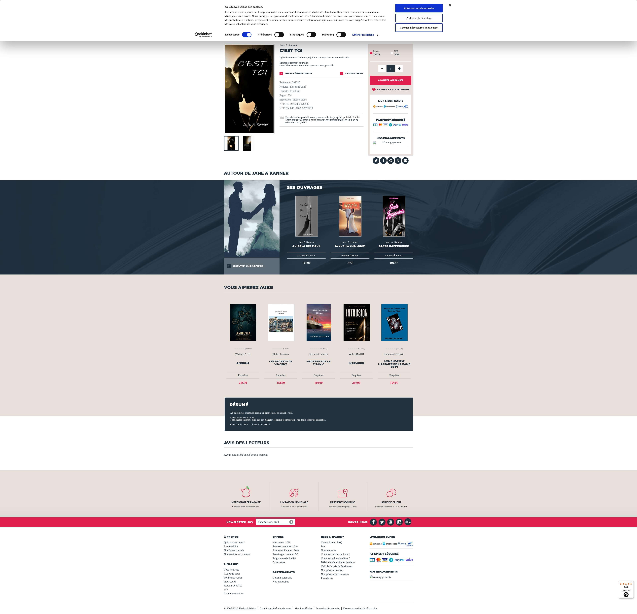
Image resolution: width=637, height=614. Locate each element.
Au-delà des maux (306, 246)
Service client (391, 502)
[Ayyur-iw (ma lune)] (350, 216)
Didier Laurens (281, 354)
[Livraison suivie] (390, 107)
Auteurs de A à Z (233, 585)
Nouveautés (230, 581)
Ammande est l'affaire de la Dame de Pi (394, 364)
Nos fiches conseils (234, 550)
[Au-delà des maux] (306, 216)
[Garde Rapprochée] (393, 216)
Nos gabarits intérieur (332, 570)
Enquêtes (243, 375)
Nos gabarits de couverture (335, 574)
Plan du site (327, 578)
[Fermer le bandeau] (450, 5)
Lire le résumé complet (298, 73)
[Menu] (632, 583)
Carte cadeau (279, 562)
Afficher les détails (363, 34)
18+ (226, 589)
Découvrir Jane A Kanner (247, 266)
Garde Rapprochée (394, 246)
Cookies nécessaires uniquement (419, 27)
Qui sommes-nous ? (234, 542)
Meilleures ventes (233, 577)
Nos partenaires (281, 581)
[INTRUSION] (356, 322)
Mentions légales (303, 608)
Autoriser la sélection (419, 18)
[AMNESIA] (242, 322)
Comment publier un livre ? (335, 554)
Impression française (246, 502)
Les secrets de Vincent (280, 363)
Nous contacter (329, 550)
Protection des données (328, 608)
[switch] (279, 34)
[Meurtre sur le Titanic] (318, 322)
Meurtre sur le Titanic (318, 363)
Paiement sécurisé (342, 502)
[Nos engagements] (390, 142)
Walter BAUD (242, 354)
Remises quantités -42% (285, 546)
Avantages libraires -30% (286, 550)
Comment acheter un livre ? (335, 558)
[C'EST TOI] (249, 132)
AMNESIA (242, 363)
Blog (323, 546)
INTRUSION (356, 363)
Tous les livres (231, 569)
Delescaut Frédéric (318, 354)
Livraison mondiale (294, 502)
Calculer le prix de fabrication (336, 566)
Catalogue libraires (234, 593)
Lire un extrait (354, 73)
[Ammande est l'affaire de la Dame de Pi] (394, 322)
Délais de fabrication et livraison (338, 562)
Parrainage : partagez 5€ (285, 554)
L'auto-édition (231, 546)
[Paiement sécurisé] (390, 125)
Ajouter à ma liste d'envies (392, 90)
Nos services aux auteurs (237, 554)
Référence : (285, 82)
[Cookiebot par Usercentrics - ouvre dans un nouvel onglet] (203, 34)
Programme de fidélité (284, 558)
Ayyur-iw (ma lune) (350, 246)
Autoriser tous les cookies (419, 8)
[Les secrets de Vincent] (280, 322)
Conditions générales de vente (275, 608)
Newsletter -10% (281, 542)
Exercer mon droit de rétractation (360, 608)
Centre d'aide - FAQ (331, 542)
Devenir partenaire (282, 577)
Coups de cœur (232, 573)
